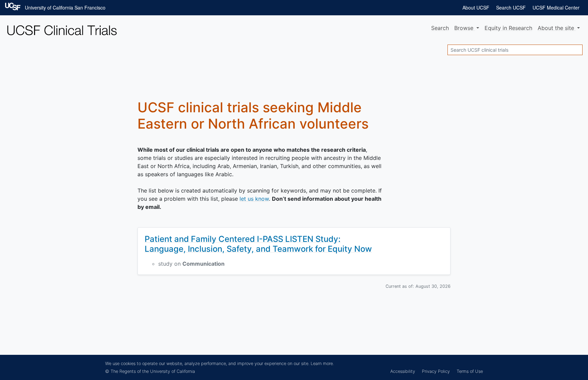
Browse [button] (464, 27)
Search (440, 27)
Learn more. (322, 363)
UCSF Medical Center (556, 7)
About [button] (556, 27)
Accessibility (402, 371)
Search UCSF (511, 7)
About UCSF (475, 7)
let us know (254, 198)
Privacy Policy (436, 371)
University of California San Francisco (65, 7)
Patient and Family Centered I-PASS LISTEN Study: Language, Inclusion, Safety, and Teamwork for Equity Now (258, 244)
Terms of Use (470, 371)
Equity (508, 27)
